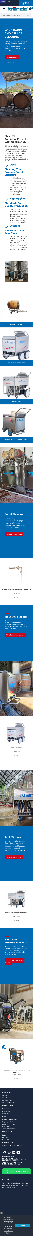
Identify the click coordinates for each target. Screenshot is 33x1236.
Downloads (6, 1111)
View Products (11, 57)
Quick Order (6, 1113)
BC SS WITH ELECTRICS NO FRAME (16, 590)
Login (8, 1)
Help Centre (6, 1126)
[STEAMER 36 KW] (16, 733)
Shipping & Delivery (9, 1122)
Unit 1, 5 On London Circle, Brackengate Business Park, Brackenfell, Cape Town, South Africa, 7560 (15, 1185)
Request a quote (13, 62)
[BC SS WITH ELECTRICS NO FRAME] (16, 575)
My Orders (5, 1139)
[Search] (28, 15)
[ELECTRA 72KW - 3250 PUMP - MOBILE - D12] (16, 1056)
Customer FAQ (7, 1100)
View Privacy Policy (8, 1232)
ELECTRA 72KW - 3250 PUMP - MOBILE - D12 (16, 1071)
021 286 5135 (18, 1146)
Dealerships (6, 1109)
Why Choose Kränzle (9, 1098)
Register (3, 1)
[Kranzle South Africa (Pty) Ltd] (17, 9)
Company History (8, 1102)
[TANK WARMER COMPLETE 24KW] (16, 898)
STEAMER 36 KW (16, 748)
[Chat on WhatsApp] (16, 1169)
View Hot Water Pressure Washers (14, 961)
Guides (4, 1096)
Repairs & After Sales (9, 1120)
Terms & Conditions (8, 1129)
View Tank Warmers (13, 857)
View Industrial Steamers (15, 635)
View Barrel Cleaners (14, 534)
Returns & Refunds (8, 1124)
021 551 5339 (6, 1146)
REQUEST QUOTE (25, 3)
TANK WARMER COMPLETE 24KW (16, 913)
